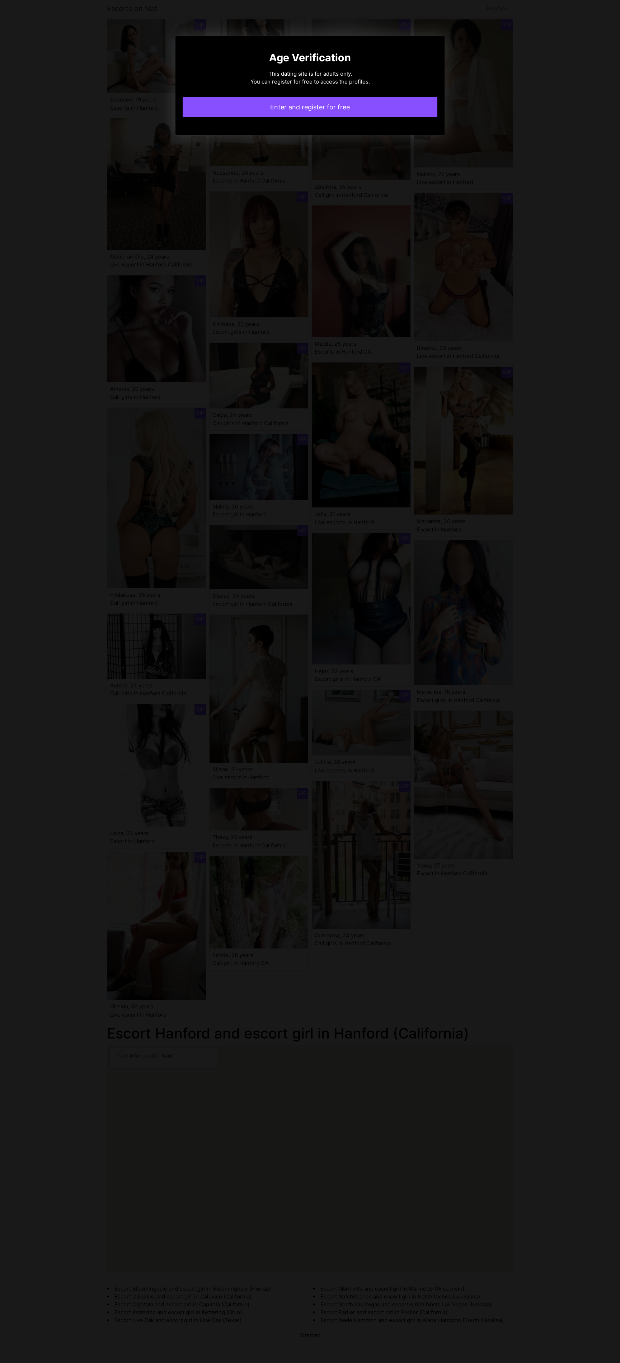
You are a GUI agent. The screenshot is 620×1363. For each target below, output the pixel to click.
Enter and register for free (310, 107)
